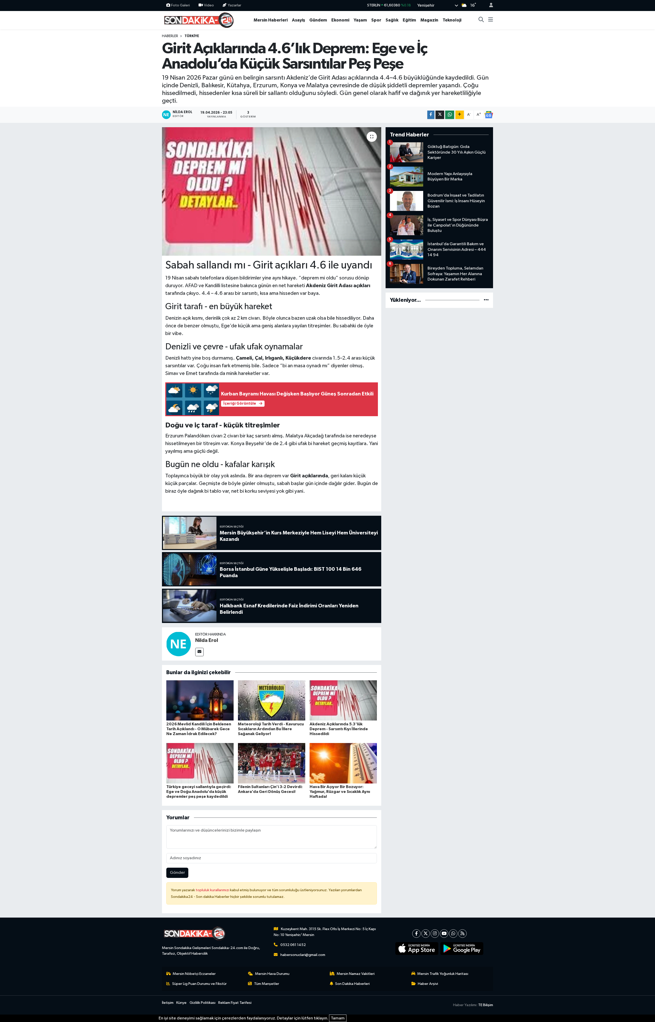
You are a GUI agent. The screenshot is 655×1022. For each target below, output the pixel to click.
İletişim (167, 1003)
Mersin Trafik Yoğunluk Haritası (442, 974)
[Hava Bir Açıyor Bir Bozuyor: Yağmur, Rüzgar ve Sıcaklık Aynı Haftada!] (343, 763)
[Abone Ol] (488, 114)
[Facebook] (416, 933)
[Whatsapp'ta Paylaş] (449, 115)
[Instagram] (435, 933)
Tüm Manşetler (266, 984)
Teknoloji (452, 20)
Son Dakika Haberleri (352, 984)
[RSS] (462, 933)
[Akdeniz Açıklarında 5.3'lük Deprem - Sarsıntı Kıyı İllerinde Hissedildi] (343, 700)
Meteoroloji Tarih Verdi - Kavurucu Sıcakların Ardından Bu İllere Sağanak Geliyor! (271, 729)
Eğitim (409, 20)
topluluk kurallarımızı (213, 890)
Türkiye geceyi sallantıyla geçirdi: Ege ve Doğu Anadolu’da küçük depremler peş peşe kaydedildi (198, 792)
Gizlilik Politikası (202, 1003)
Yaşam (360, 20)
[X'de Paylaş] (439, 115)
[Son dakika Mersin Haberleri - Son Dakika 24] (200, 20)
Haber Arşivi (428, 984)
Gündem (318, 20)
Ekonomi (340, 20)
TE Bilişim (485, 1005)
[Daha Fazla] (459, 115)
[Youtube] (444, 933)
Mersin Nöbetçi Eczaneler (194, 974)
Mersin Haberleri (271, 20)
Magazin (429, 20)
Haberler (170, 36)
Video (209, 5)
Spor (376, 20)
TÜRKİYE (191, 36)
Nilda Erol (206, 640)
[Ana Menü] (490, 20)
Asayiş (298, 20)
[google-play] (462, 948)
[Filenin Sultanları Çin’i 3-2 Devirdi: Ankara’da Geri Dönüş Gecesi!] (271, 763)
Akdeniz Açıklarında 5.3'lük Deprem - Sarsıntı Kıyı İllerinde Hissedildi (339, 729)
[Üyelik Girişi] (489, 5)
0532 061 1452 (293, 945)
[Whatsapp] (453, 933)
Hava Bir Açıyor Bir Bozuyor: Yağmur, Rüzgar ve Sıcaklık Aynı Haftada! (340, 792)
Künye (181, 1003)
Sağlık (392, 20)
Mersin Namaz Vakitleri (356, 974)
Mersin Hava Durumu (272, 974)
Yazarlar (234, 5)
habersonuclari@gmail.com (302, 955)
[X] (425, 933)
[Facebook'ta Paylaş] (430, 115)
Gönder (177, 872)
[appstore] (417, 948)
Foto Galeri (180, 5)
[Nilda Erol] (178, 644)
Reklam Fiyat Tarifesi (235, 1003)
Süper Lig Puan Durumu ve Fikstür (199, 984)
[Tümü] (486, 300)
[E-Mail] (199, 652)
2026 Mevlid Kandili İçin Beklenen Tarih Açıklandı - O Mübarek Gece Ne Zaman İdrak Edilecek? (198, 729)
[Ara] (481, 20)
